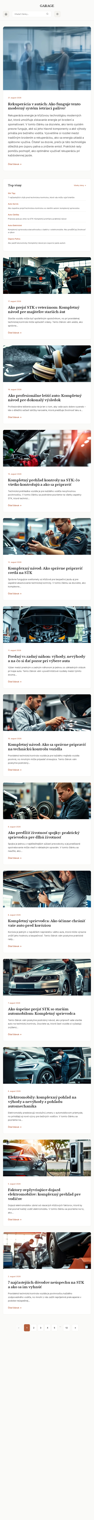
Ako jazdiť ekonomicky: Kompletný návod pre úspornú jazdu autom (36, 243)
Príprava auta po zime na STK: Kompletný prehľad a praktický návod (37, 219)
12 (66, 1328)
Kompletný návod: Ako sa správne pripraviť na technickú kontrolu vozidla (47, 746)
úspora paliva (14, 239)
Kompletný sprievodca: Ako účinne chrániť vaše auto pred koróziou (46, 923)
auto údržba (13, 214)
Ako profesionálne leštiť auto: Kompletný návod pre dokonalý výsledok (45, 398)
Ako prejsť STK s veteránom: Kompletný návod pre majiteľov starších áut (43, 309)
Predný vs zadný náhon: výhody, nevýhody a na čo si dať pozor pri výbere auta (46, 658)
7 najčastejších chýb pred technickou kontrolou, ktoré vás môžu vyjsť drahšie (41, 197)
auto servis (13, 204)
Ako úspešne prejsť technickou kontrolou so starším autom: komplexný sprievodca (43, 208)
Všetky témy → (80, 185)
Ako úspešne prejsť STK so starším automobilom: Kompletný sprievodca (41, 1011)
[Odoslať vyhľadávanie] (47, 14)
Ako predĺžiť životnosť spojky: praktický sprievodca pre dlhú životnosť (43, 835)
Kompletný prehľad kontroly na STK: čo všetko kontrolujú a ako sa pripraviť (44, 482)
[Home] (6, 14)
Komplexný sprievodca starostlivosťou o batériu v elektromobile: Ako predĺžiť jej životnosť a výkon (46, 231)
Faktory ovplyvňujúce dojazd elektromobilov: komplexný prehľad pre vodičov (44, 1194)
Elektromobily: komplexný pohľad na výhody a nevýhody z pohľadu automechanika (42, 1101)
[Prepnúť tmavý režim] (57, 14)
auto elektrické (15, 225)
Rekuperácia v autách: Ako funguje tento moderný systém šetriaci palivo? (44, 106)
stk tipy (11, 193)
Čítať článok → (15, 164)
